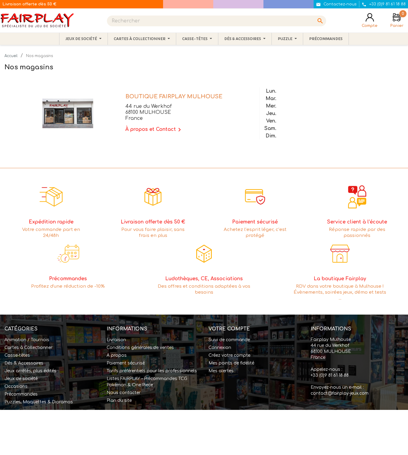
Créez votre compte (229, 355)
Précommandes (21, 394)
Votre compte (229, 329)
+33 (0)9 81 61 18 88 (330, 375)
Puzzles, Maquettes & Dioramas (38, 402)
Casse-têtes (17, 355)
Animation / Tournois (26, 340)
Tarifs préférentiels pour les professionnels (152, 371)
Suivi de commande (229, 340)
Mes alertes (221, 371)
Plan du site (119, 400)
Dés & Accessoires (23, 363)
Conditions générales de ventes (140, 347)
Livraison (116, 340)
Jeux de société (21, 378)
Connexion (219, 347)
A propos (117, 355)
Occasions (15, 386)
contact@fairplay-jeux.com (340, 393)
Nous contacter (124, 392)
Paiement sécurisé (126, 363)
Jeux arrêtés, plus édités (30, 371)
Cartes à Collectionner (28, 347)
